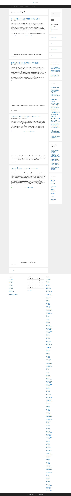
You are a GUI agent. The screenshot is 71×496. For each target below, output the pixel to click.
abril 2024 (48, 320)
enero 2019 (48, 413)
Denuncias (53, 180)
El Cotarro (53, 181)
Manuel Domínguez (55, 121)
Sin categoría (53, 199)
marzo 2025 (48, 304)
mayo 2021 (48, 372)
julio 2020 (48, 387)
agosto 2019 (48, 403)
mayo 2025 (48, 301)
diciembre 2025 (49, 291)
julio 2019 (48, 404)
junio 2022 (48, 353)
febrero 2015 (48, 482)
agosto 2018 (48, 421)
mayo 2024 (48, 319)
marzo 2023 (48, 340)
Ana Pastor (52, 86)
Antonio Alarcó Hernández (54, 89)
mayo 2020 (48, 390)
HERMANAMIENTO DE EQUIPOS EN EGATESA (26, 117)
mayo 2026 (48, 284)
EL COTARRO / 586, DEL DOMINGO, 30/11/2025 (55, 159)
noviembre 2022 (49, 346)
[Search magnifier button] (52, 20)
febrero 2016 (48, 465)
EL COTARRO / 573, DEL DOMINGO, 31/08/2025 (55, 163)
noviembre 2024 (49, 310)
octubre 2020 (48, 382)
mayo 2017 (48, 443)
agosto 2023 (48, 332)
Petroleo (52, 194)
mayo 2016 (48, 460)
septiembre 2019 (49, 401)
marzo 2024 (48, 322)
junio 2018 (48, 423)
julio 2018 (48, 422)
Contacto (33, 6)
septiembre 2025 (49, 295)
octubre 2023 (48, 329)
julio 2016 (48, 457)
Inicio (11, 6)
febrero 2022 (48, 359)
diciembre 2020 (49, 379)
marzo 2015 (48, 481)
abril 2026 (48, 285)
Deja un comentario (14, 56)
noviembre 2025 (49, 293)
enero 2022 (48, 360)
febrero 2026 (48, 288)
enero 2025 (48, 307)
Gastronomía (53, 186)
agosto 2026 (48, 279)
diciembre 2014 (49, 485)
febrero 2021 (48, 376)
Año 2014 (11, 279)
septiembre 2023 (49, 331)
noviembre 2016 (49, 451)
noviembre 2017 (49, 434)
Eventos (52, 184)
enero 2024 (48, 325)
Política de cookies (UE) (13, 294)
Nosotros (21, 6)
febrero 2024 (48, 323)
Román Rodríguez (57, 132)
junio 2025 (48, 300)
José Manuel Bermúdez (54, 116)
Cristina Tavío (53, 95)
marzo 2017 (48, 446)
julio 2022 (48, 351)
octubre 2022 (48, 347)
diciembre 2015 (49, 468)
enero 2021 (48, 378)
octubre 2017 (48, 435)
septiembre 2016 (49, 454)
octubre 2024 (48, 312)
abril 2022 (48, 356)
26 (42, 285)
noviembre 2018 (49, 416)
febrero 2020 (48, 394)
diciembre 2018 (49, 415)
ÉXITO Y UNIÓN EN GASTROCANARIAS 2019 (25, 63)
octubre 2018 (48, 418)
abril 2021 (48, 373)
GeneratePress (40, 494)
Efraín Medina (56, 96)
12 (42, 282)
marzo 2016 (48, 463)
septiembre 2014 (49, 490)
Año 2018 (11, 285)
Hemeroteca (27, 6)
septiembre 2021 (49, 366)
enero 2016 (48, 466)
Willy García (52, 137)
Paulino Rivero (55, 126)
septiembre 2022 (49, 348)
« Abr (28, 290)
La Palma (52, 189)
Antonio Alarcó (55, 87)
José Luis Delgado (53, 114)
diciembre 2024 (49, 309)
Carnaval (52, 178)
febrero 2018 (48, 429)
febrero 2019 (48, 412)
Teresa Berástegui (57, 136)
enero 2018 (48, 431)
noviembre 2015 (49, 469)
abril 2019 (48, 409)
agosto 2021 (48, 368)
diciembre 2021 (49, 362)
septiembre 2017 (49, 437)
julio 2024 (48, 316)
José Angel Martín (57, 112)
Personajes (53, 193)
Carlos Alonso (54, 93)
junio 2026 (48, 282)
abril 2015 (48, 479)
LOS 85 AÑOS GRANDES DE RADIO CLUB (24, 168)
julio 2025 (48, 298)
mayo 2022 (48, 354)
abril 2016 (48, 462)
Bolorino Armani (55, 91)
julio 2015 (48, 475)
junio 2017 (48, 441)
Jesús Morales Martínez (56, 107)
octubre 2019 (48, 400)
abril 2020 (48, 391)
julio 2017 (48, 440)
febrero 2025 (48, 306)
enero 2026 (48, 290)
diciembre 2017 (49, 432)
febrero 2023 (48, 341)
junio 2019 (48, 406)
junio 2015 (48, 476)
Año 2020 (11, 288)
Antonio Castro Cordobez (54, 90)
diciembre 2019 (49, 397)
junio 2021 (48, 371)
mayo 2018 (48, 425)
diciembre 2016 (49, 450)
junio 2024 (48, 318)
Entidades (53, 183)
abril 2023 (48, 338)
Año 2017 (11, 284)
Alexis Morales (53, 154)
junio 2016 (48, 459)
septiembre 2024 (49, 313)
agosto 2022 (48, 350)
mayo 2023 (48, 337)
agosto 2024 (48, 315)
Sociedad (52, 200)
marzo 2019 (48, 410)
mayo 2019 (48, 407)
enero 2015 (48, 484)
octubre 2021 (48, 365)
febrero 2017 (48, 447)
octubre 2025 (48, 294)
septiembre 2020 (49, 384)
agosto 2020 (48, 385)
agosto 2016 (48, 456)
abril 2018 (48, 426)
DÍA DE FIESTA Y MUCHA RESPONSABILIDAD (25, 19)
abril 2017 (48, 444)
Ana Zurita (55, 86)
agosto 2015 (48, 474)
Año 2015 (11, 281)
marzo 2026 (48, 287)
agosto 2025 (48, 297)
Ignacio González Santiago (55, 104)
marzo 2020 (48, 393)
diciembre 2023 (49, 326)
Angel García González (55, 166)
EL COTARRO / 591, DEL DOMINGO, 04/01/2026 (55, 155)
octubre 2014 (48, 488)
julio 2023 (48, 334)
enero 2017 (48, 449)
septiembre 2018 (49, 419)
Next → (15, 270)
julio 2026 (48, 281)
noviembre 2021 (49, 363)
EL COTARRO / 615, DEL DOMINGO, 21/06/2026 (55, 151)
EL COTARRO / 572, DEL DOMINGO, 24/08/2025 (55, 168)
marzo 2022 (48, 357)
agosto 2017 (48, 438)
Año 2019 (11, 287)
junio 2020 (48, 388)
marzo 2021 (48, 375)
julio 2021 (48, 369)
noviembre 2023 (49, 328)
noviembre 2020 (49, 381)
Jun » (31, 290)
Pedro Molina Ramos (54, 128)
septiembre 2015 (49, 472)
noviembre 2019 (49, 398)
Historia (52, 187)
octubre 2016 (48, 453)
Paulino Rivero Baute (55, 127)
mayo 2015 (48, 478)
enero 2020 (48, 396)
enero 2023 (48, 343)
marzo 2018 (48, 428)
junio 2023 (48, 335)
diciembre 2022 (49, 344)
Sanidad (52, 197)
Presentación (16, 6)
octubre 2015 (48, 471)
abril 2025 (48, 303)
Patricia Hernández (55, 124)
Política (52, 196)
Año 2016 (11, 282)
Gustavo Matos (57, 103)
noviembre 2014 (49, 487)
